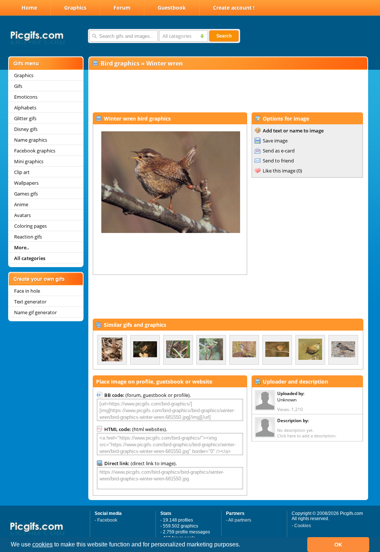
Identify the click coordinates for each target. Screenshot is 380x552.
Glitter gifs (25, 118)
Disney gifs (25, 129)
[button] (243, 545)
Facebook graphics (34, 150)
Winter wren (164, 63)
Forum (122, 7)
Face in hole (27, 291)
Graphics (75, 7)
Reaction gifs (28, 236)
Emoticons (25, 96)
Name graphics (30, 140)
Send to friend (278, 160)
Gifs (18, 86)
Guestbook (172, 7)
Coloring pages (30, 226)
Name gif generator (35, 312)
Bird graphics (120, 63)
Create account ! (234, 7)
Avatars (22, 215)
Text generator (30, 301)
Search (224, 36)
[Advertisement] (228, 91)
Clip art (22, 172)
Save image (275, 140)
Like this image (279, 170)
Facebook (107, 520)
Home (29, 7)
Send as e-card (279, 150)
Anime (21, 204)
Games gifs (26, 193)
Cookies (302, 525)
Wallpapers (26, 183)
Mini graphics (28, 161)
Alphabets (25, 107)
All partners (239, 520)
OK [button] (338, 545)
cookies (42, 544)
